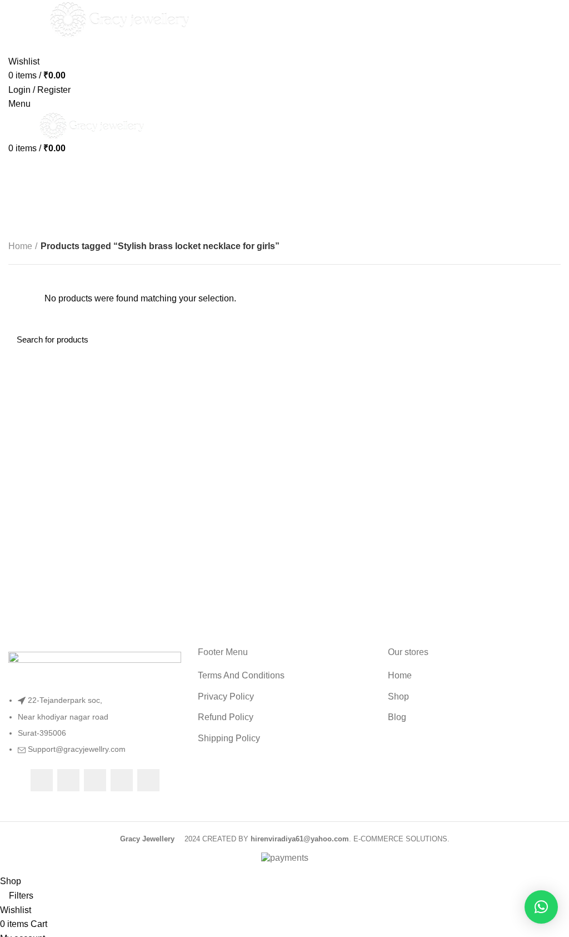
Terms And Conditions (241, 675)
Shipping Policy (229, 738)
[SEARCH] (546, 339)
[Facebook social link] (42, 780)
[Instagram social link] (95, 780)
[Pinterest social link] (148, 780)
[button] (541, 907)
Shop (398, 696)
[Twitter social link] (68, 780)
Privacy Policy (226, 696)
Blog (397, 717)
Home (20, 246)
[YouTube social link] (122, 780)
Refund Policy (225, 717)
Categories (39, 196)
